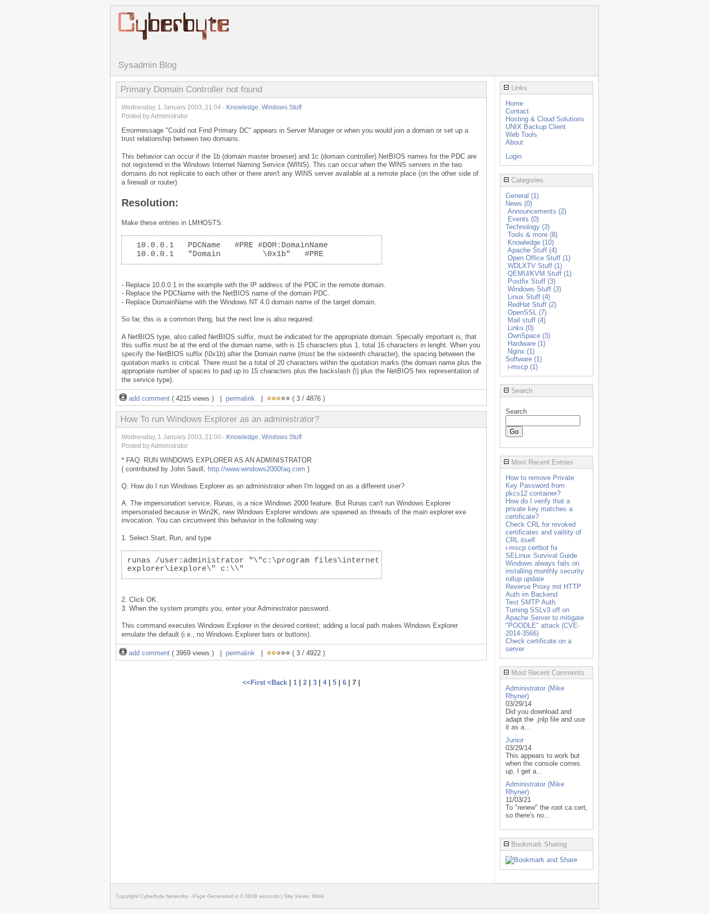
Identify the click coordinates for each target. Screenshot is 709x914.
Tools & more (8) (532, 234)
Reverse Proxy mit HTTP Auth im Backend (543, 590)
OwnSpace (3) (529, 336)
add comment (149, 398)
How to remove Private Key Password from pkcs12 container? (540, 485)
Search (521, 391)
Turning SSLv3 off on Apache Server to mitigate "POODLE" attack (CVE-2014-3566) (545, 621)
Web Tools (521, 134)
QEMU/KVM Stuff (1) (539, 273)
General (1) (522, 196)
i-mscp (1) (523, 367)
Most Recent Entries (541, 462)
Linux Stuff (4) (529, 297)
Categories (526, 180)
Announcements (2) (537, 211)
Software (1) (524, 359)
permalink (240, 398)
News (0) (519, 203)
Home (514, 103)
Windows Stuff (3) (534, 289)
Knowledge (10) (531, 242)
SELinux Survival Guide (541, 555)
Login (514, 156)
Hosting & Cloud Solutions (545, 119)
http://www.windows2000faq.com (256, 469)
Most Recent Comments (546, 673)
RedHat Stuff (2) (532, 304)
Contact (517, 111)
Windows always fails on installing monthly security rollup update (545, 571)
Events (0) (523, 219)
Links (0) (521, 328)
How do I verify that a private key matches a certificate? (539, 509)
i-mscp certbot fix (532, 548)
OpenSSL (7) (527, 312)
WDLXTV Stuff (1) (535, 266)
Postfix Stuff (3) (531, 281)
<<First (254, 682)
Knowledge (242, 107)
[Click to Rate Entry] (269, 398)
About (514, 142)
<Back (278, 682)
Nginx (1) (521, 351)
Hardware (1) (527, 343)
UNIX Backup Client (536, 127)
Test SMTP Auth (530, 602)
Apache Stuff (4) (532, 250)
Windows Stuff (282, 107)
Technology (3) (528, 227)
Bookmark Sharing (538, 844)
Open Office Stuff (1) (539, 258)
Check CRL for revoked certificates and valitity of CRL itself (543, 532)
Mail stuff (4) (527, 320)
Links (518, 88)
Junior (515, 740)
